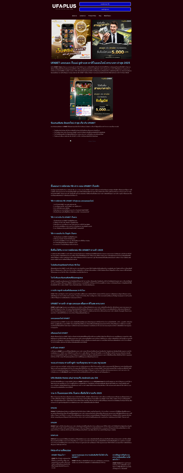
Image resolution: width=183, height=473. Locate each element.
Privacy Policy (92, 15)
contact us (83, 15)
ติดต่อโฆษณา (107, 15)
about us (74, 15)
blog (100, 15)
